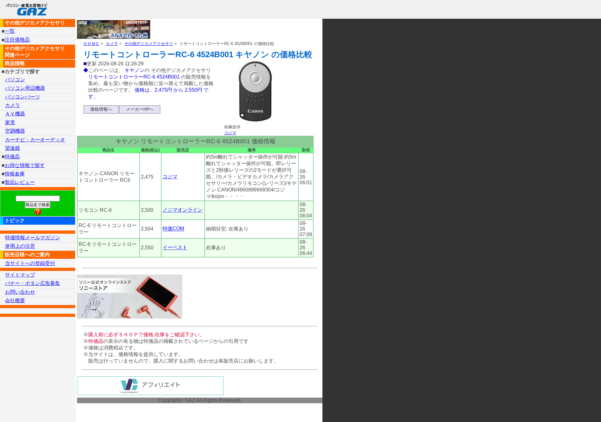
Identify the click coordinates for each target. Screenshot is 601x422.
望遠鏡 (12, 148)
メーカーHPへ (140, 109)
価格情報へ (101, 109)
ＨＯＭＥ (91, 43)
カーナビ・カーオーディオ (35, 139)
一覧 (10, 31)
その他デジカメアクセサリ (148, 43)
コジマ (230, 132)
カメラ (112, 43)
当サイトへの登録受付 (30, 263)
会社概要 (15, 300)
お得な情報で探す (25, 165)
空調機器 (15, 131)
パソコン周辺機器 (25, 88)
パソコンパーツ (22, 96)
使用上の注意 (20, 246)
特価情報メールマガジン (32, 237)
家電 (10, 122)
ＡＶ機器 (15, 113)
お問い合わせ (20, 292)
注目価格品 (17, 40)
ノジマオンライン (182, 210)
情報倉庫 (15, 173)
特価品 (12, 156)
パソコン (15, 79)
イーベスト (174, 247)
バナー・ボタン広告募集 (32, 283)
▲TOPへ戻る (574, 409)
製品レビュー (20, 182)
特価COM (173, 228)
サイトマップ (20, 274)
